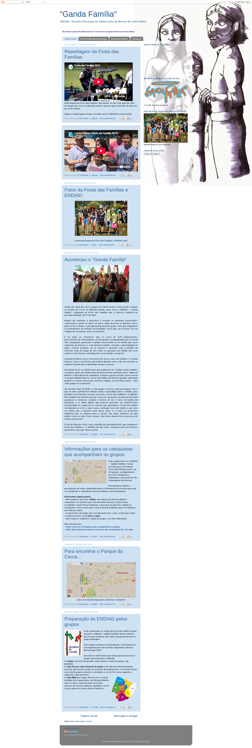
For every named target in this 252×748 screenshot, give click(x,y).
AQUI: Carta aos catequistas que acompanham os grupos (93, 526)
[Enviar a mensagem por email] (121, 118)
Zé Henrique (72, 731)
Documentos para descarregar (94, 39)
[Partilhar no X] (126, 118)
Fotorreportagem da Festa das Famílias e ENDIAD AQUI (101, 240)
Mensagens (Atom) (83, 721)
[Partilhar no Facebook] (128, 118)
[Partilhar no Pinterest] (131, 118)
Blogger (146, 741)
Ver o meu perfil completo (76, 735)
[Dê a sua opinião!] (123, 118)
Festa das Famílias (119, 39)
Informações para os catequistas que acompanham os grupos (98, 451)
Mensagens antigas (126, 715)
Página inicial (70, 39)
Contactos (136, 39)
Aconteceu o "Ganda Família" (95, 259)
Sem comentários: (108, 118)
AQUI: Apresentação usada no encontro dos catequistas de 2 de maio (99, 529)
